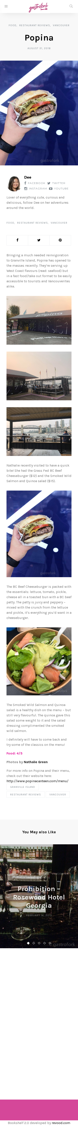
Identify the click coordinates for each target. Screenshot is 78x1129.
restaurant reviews (25, 794)
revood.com (61, 1123)
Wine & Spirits (39, 877)
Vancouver (61, 25)
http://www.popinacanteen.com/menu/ (37, 781)
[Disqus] (39, 1018)
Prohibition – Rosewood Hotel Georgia (39, 897)
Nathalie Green (36, 762)
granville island (22, 786)
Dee (27, 177)
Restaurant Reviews (34, 25)
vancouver (57, 794)
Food (12, 25)
